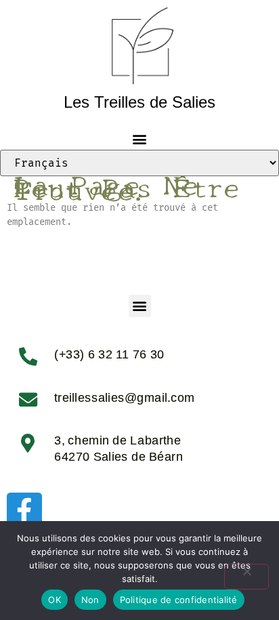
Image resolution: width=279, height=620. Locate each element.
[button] (140, 138)
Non (90, 599)
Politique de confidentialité (179, 599)
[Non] (246, 577)
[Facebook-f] (24, 510)
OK (54, 599)
